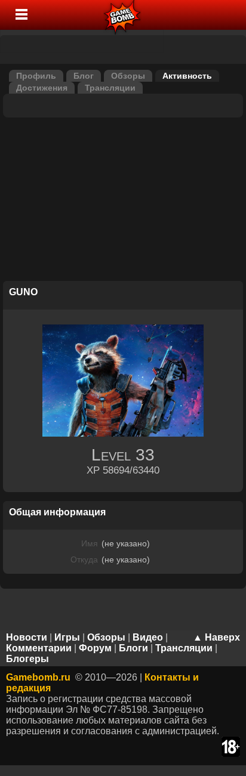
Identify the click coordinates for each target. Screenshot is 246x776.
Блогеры (27, 659)
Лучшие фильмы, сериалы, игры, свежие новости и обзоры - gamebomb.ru (122, 15)
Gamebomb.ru (38, 677)
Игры (67, 637)
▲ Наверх (216, 637)
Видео (148, 637)
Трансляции (110, 87)
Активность (187, 76)
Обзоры (128, 76)
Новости (26, 637)
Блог (83, 76)
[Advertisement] (123, 201)
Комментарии (39, 648)
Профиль (36, 76)
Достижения (41, 87)
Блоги (133, 648)
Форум (95, 648)
